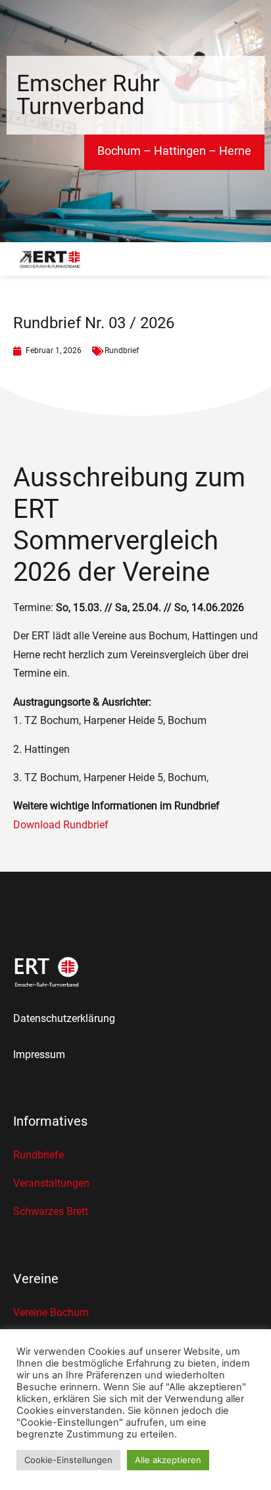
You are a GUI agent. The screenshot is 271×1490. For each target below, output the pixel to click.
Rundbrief (122, 350)
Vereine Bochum (51, 1312)
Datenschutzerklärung (64, 1018)
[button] (249, 259)
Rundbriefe (38, 1155)
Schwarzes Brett (50, 1211)
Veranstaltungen (51, 1183)
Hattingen (180, 151)
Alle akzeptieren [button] (168, 1460)
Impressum (39, 1054)
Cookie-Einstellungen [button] (68, 1460)
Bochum (119, 151)
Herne (235, 151)
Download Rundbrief (61, 825)
